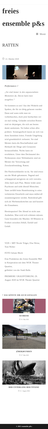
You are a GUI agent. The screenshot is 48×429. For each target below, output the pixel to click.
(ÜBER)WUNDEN (24, 351)
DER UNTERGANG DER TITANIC (24, 387)
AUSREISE (24, 316)
